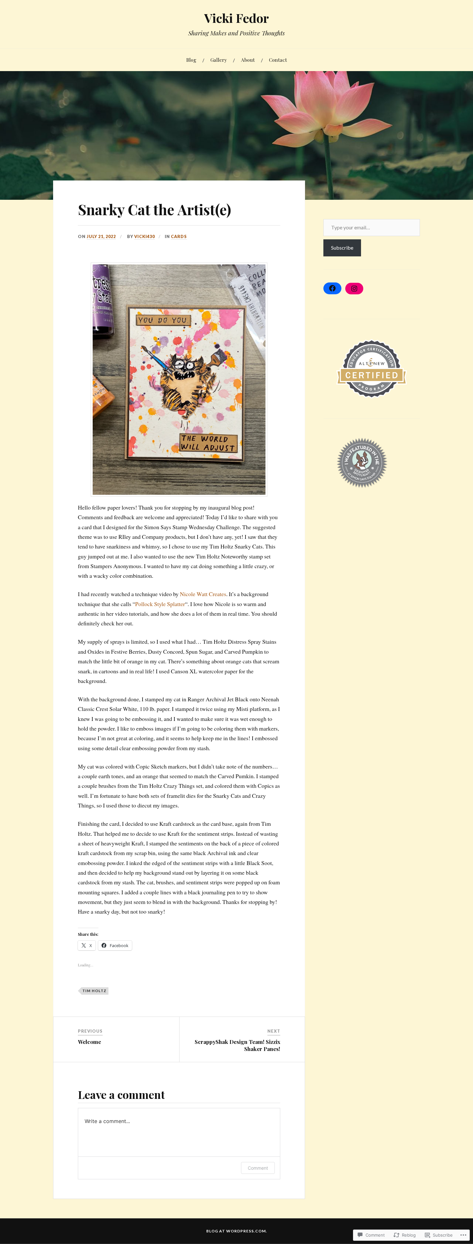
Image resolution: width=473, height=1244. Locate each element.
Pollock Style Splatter (160, 604)
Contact (278, 59)
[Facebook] (332, 288)
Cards (179, 236)
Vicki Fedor (236, 18)
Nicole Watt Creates (203, 594)
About (248, 59)
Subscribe (342, 247)
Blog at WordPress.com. (236, 1231)
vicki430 (144, 236)
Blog (191, 59)
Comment (258, 1168)
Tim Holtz (94, 991)
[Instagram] (354, 288)
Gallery (218, 59)
